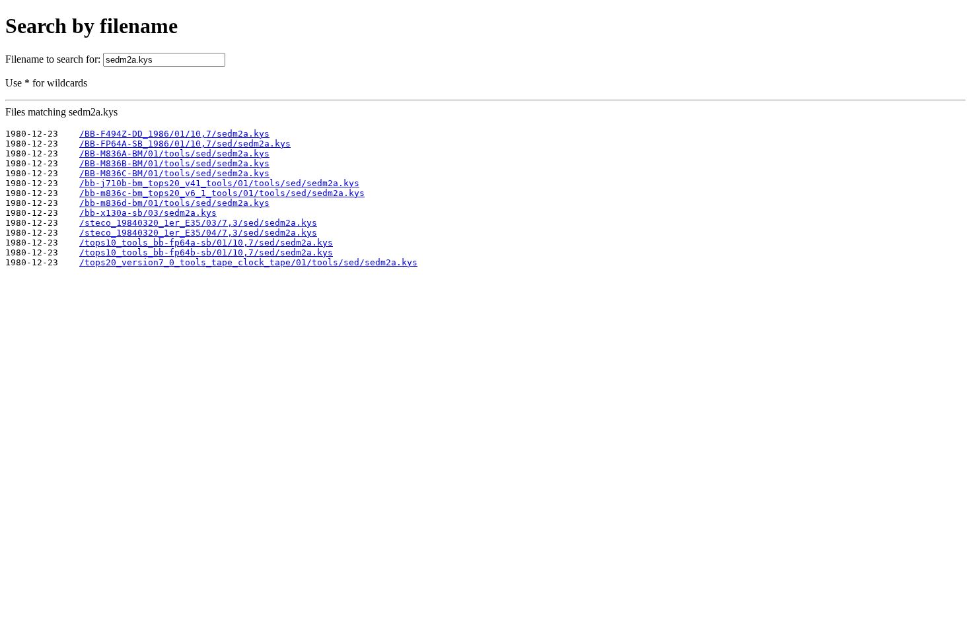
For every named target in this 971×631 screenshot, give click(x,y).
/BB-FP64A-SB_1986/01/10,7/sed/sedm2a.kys (185, 144)
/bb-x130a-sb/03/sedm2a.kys (148, 213)
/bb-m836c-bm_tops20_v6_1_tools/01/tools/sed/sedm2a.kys (222, 193)
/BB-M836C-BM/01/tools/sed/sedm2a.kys (174, 173)
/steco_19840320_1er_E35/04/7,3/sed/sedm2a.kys (198, 233)
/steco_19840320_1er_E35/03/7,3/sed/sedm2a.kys (198, 223)
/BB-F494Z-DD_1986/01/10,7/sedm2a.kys (174, 134)
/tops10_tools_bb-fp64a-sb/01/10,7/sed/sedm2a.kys (206, 243)
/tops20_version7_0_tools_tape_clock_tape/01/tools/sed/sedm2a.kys (248, 262)
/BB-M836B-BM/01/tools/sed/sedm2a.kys (174, 163)
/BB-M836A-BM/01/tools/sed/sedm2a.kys (174, 153)
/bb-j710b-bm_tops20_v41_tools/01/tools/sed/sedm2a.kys (219, 183)
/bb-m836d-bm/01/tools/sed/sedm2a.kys (174, 203)
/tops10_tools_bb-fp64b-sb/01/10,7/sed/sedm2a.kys (206, 252)
